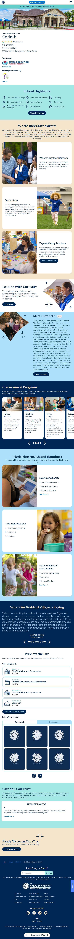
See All (4, 81)
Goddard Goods (34, 902)
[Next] (53, 6)
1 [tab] (33, 443)
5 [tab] (38, 642)
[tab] (20, 722)
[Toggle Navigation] (70, 2)
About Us (18, 894)
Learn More (6, 67)
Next (70, 19)
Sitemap (46, 899)
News (46, 894)
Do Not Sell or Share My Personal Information (37, 928)
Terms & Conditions (46, 926)
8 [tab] (45, 642)
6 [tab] (40, 642)
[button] (37, 671)
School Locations (20, 897)
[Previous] (21, 6)
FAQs (16, 899)
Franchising (18, 902)
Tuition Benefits (49, 902)
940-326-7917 (47, 6)
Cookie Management (61, 926)
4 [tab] (40, 443)
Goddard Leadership (36, 897)
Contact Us (33, 899)
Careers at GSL (34, 894)
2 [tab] (36, 443)
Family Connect (49, 897)
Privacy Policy (32, 926)
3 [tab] (38, 443)
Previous (3, 19)
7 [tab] (43, 642)
